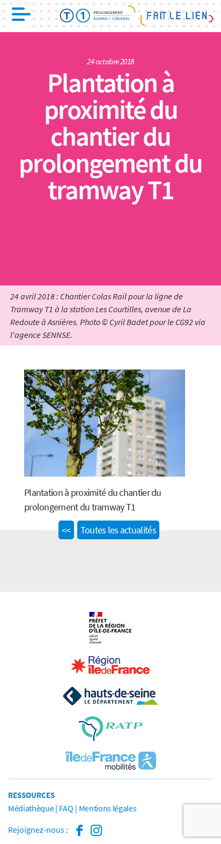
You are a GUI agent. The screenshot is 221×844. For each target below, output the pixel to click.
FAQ (66, 808)
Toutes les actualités (118, 530)
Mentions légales (108, 808)
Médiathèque (31, 808)
